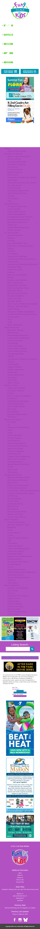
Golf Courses (12, 261)
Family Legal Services (16, 211)
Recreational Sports (15, 295)
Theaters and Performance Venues (21, 314)
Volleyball (11, 580)
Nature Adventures (15, 282)
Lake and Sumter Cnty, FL (20, 896)
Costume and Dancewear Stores (20, 493)
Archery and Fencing (16, 522)
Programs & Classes (12, 419)
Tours (9, 319)
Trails (9, 322)
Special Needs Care (15, 374)
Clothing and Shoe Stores (18, 485)
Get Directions (23, 696)
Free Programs (13, 440)
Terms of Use (20, 880)
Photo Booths (13, 411)
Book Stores (12, 482)
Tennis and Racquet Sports (18, 577)
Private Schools (13, 187)
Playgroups (12, 224)
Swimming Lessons (15, 574)
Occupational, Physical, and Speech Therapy (22, 360)
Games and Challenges (17, 256)
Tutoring (10, 195)
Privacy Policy (20, 882)
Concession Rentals (15, 390)
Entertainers (12, 398)
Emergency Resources (16, 206)
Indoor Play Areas (14, 269)
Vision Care (12, 380)
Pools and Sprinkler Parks (18, 288)
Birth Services (13, 332)
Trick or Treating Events (17, 611)
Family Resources (11, 203)
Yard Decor (12, 416)
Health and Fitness (15, 545)
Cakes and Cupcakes (16, 388)
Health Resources (11, 327)
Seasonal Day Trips (15, 606)
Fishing (10, 248)
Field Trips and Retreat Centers (20, 245)
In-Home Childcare (15, 169)
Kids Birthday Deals (15, 403)
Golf (9, 540)
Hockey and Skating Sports (18, 548)
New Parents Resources (17, 222)
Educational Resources (16, 161)
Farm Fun (11, 593)
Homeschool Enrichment (17, 445)
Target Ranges (13, 309)
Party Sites (11, 409)
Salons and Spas (14, 298)
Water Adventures (14, 324)
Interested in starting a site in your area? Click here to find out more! (20, 889)
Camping (11, 240)
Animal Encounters (15, 235)
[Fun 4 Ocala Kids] (20, 10)
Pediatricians (12, 372)
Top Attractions (13, 316)
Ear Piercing (12, 495)
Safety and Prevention (16, 459)
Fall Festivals (12, 590)
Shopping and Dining (12, 474)
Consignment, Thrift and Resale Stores (23, 490)
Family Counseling (14, 345)
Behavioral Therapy (15, 330)
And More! (20, 900)
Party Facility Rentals (16, 406)
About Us (20, 875)
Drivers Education (14, 435)
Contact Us (20, 877)
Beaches (11, 238)
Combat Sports (13, 532)
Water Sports (12, 582)
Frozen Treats (13, 501)
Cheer (9, 530)
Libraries (11, 272)
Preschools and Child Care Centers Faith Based (21, 178)
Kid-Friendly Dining (15, 503)
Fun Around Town (11, 232)
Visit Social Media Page (20, 692)
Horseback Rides (14, 266)
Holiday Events (13, 598)
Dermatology (12, 343)
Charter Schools (14, 159)
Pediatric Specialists (15, 369)
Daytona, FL (20, 893)
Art (8, 424)
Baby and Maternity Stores (18, 477)
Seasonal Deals (13, 609)
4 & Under (11, 422)
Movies (10, 277)
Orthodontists (13, 364)
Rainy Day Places (14, 290)
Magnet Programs (14, 172)
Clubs (9, 430)
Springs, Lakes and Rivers (18, 306)
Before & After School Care (18, 156)
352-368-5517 (15, 689)
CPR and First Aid (14, 340)
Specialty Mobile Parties (17, 414)
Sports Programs (11, 519)
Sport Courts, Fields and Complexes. (22, 303)
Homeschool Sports (15, 551)
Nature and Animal (15, 448)
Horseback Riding (14, 553)
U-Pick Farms (13, 614)
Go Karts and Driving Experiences (21, 259)
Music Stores (12, 509)
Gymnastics (12, 543)
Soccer (10, 566)
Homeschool (12, 166)
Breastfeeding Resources (17, 335)
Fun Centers (12, 253)
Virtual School (13, 198)
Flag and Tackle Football (17, 538)
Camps (7, 148)
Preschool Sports (14, 559)
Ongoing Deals (13, 601)
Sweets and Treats (15, 514)
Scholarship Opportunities (18, 190)
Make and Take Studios (17, 274)
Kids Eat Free (13, 506)
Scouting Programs (15, 461)
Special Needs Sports (16, 569)
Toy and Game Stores (16, 516)
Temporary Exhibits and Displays (20, 311)
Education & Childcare (13, 153)
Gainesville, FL (20, 898)
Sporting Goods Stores (16, 511)
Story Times (12, 469)
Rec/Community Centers (17, 293)
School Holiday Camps (16, 151)
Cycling (10, 535)
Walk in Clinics (13, 382)
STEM (9, 466)
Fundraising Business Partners (20, 216)
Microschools (12, 174)
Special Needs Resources (18, 227)
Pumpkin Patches (14, 603)
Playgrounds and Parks (17, 285)
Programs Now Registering (18, 456)
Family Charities (14, 209)
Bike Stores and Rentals (17, 480)
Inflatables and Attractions (18, 401)
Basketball (11, 527)
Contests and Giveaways (17, 588)
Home (20, 873)
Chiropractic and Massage (18, 337)
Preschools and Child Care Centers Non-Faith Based (21, 184)
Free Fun (11, 251)
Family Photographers (16, 214)
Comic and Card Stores (17, 487)
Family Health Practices (17, 351)
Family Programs (14, 438)
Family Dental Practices (17, 348)
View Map (16, 696)
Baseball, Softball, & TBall (18, 524)
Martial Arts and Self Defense (19, 556)
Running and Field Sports (17, 561)
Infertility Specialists (15, 353)
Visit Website (20, 691)
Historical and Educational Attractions (22, 264)
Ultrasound (11, 377)
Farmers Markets (14, 498)
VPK (9, 201)
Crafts (10, 432)
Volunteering (12, 472)
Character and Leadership (18, 427)
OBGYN (10, 356)
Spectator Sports (14, 301)
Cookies (10, 393)
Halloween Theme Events (17, 595)
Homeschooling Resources (18, 219)
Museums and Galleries (17, 280)
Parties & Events (11, 385)
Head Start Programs (16, 164)
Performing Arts (14, 453)
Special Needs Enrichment (18, 464)
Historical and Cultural (16, 443)
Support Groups (14, 230)
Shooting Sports (14, 564)
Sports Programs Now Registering (21, 572)
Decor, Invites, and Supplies (19, 395)
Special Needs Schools (16, 193)
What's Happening (11, 585)
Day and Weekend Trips (17, 243)
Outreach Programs (15, 451)
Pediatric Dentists (14, 367)
